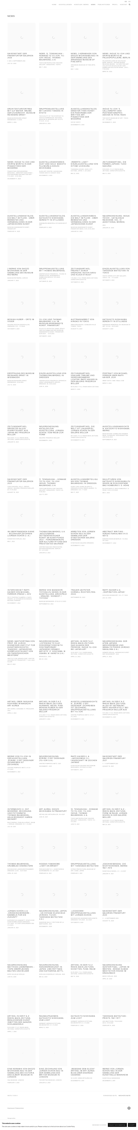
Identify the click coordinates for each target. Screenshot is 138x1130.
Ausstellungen (65, 4)
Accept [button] (132, 1125)
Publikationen (104, 4)
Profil (115, 4)
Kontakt (123, 4)
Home (54, 4)
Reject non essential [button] (117, 1125)
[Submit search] (129, 4)
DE (126, 1)
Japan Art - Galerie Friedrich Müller (19, 5)
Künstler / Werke (81, 4)
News (93, 4)
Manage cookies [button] (11, 1118)
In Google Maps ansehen (128, 1108)
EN (129, 1)
